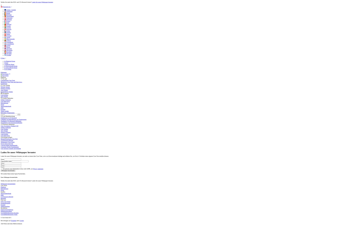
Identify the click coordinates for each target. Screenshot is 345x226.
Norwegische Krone (10, 66)
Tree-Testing (4, 131)
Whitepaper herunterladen (8, 184)
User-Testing (4, 129)
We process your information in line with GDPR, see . (23, 169)
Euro (6, 63)
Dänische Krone (9, 61)
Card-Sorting (4, 134)
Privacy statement (38, 169)
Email (2, 167)
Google (21, 220)
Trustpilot (13, 220)
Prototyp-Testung (6, 132)
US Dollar (7, 69)
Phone (2, 165)
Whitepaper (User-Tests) (8, 142)
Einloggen (4, 72)
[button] (6, 7)
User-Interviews (5, 135)
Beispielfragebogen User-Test (9, 139)
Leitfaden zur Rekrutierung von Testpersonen (13, 119)
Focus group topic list (7, 144)
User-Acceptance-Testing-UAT (9, 126)
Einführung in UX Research (9, 118)
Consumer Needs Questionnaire (10, 147)
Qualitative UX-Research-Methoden (11, 121)
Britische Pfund (9, 64)
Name (2, 159)
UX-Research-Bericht (7, 140)
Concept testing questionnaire (9, 145)
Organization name (6, 161)
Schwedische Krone (10, 67)
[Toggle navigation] (9, 74)
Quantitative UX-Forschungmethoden (11, 123)
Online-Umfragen (6, 127)
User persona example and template (11, 148)
